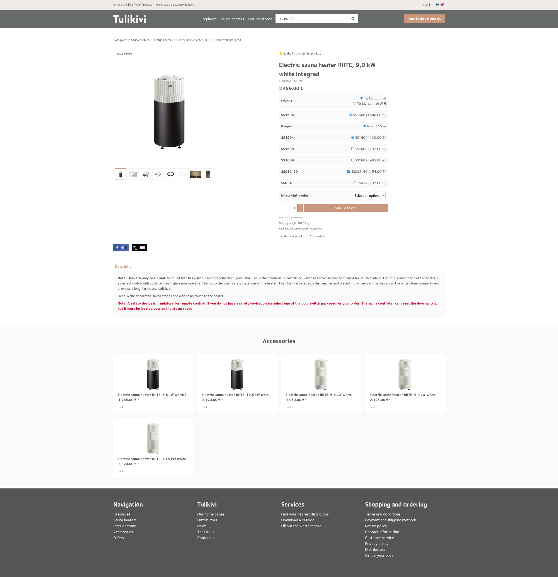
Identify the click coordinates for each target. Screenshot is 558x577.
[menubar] (236, 19)
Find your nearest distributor (305, 514)
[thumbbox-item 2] (133, 174)
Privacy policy (376, 543)
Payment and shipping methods (391, 520)
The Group (206, 531)
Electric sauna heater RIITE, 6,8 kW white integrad (158, 395)
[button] (121, 247)
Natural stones (260, 19)
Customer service (379, 537)
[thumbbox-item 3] (145, 174)
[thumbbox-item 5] (170, 174)
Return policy (376, 526)
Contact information (382, 531)
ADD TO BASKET (346, 207)
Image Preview (124, 54)
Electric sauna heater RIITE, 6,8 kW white (319, 395)
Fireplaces (208, 19)
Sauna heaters (232, 19)
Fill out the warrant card (301, 526)
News (201, 526)
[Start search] (354, 18)
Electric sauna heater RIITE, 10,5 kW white (152, 459)
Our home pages (210, 514)
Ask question (317, 236)
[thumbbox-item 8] (207, 174)
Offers (118, 537)
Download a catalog (298, 520)
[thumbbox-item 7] (195, 174)
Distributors (207, 520)
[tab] (124, 266)
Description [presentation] (124, 266)
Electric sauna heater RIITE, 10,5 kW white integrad (243, 395)
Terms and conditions (382, 514)
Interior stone (124, 526)
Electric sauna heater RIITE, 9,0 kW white (402, 395)
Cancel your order (380, 555)
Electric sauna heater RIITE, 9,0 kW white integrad (327, 69)
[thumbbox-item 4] (158, 174)
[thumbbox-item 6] (183, 174)
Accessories (279, 341)
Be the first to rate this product (302, 53)
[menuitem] (208, 19)
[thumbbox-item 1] (120, 174)
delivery (299, 217)
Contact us (206, 537)
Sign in (427, 4)
